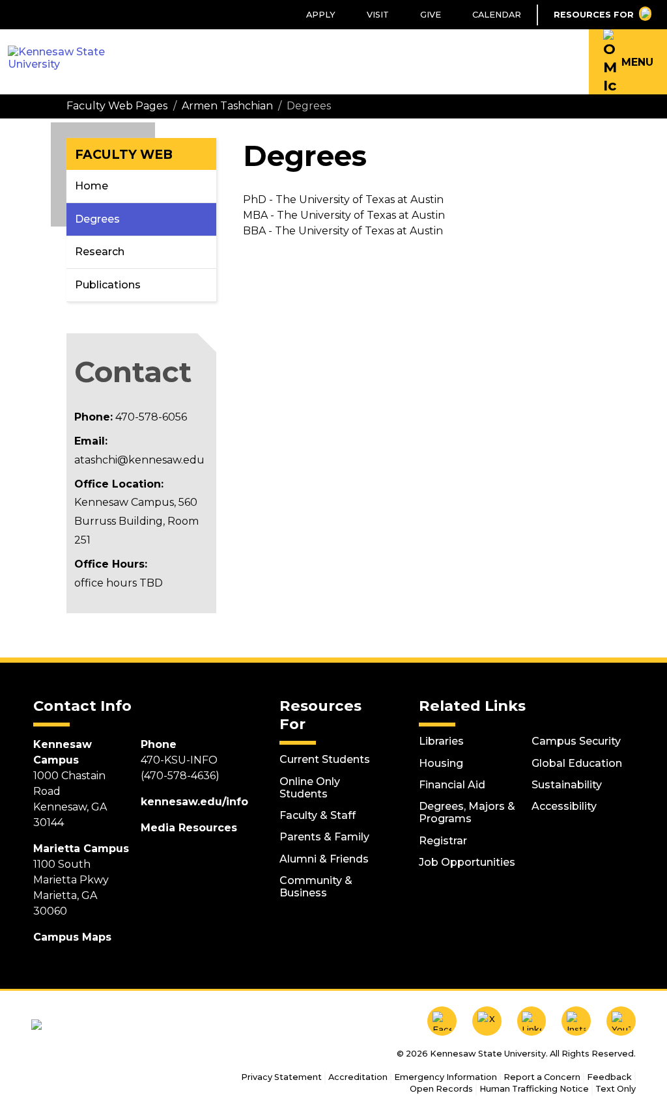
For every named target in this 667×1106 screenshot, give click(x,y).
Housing (441, 763)
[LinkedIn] (531, 1021)
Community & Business (315, 886)
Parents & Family (324, 837)
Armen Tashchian (227, 106)
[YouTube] (621, 1021)
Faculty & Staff (317, 815)
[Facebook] (442, 1021)
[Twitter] (487, 1021)
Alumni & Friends (324, 859)
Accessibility (564, 806)
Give (430, 15)
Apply (320, 15)
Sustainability (567, 785)
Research (99, 251)
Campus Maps (72, 937)
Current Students (324, 759)
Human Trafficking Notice (534, 1089)
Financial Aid (452, 785)
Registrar (443, 841)
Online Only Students (309, 787)
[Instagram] (576, 1021)
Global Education (577, 763)
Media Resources (189, 828)
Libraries (441, 741)
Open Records (441, 1089)
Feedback (609, 1077)
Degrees (97, 219)
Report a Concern (542, 1077)
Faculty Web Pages (116, 106)
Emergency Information (445, 1077)
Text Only (615, 1089)
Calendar (496, 15)
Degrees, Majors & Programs (467, 812)
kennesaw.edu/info (194, 801)
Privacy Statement (281, 1077)
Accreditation (358, 1077)
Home (91, 186)
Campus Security (576, 741)
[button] (628, 61)
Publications (108, 285)
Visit (378, 15)
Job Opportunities (467, 862)
